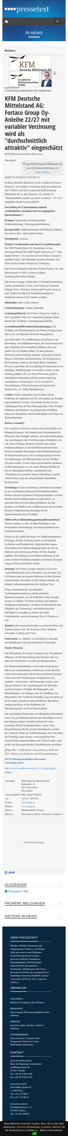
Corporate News (32, 1038)
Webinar (15, 1015)
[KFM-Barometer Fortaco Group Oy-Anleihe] (55, 72)
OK (34, 1133)
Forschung (23, 1002)
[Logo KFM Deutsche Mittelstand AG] (30, 63)
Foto (47, 1012)
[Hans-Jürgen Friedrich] (46, 79)
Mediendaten (16, 1044)
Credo (35, 1041)
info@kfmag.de (28, 802)
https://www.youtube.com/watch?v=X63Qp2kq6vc (30, 768)
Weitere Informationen (51, 1130)
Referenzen (28, 1044)
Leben (32, 1002)
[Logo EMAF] (24, 79)
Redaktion (39, 1012)
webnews (39, 1025)
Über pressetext (17, 1038)
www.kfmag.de (28, 806)
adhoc (22, 1025)
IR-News (40, 1002)
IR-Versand (29, 1012)
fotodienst (14, 1028)
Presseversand (16, 1012)
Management (16, 1041)
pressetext (14, 1025)
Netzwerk (27, 1041)
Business (14, 1002)
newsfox (30, 1025)
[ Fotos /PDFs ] (42, 172)
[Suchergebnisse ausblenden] (13, 872)
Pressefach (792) (17, 891)
